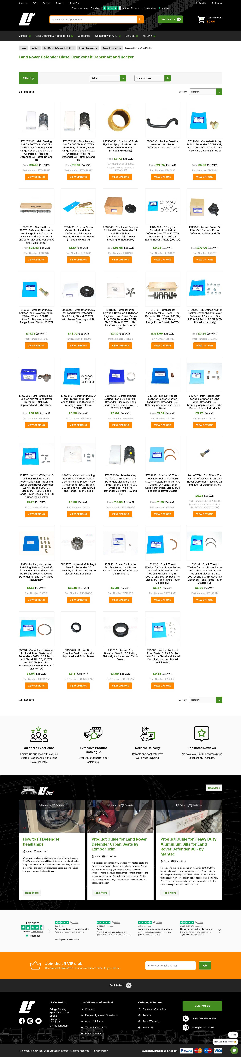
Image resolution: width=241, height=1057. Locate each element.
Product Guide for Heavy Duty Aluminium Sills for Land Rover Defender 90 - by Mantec (188, 846)
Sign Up (202, 3)
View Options (36, 177)
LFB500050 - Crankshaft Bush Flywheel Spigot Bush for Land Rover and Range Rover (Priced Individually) (120, 146)
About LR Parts (94, 1021)
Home (23, 48)
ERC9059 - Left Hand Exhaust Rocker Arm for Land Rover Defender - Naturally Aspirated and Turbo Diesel (36, 400)
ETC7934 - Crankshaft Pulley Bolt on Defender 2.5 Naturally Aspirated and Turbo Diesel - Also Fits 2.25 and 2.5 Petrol (204, 146)
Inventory (148, 1027)
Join (205, 965)
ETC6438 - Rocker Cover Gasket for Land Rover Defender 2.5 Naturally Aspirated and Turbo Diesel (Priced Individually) (78, 233)
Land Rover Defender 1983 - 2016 (58, 48)
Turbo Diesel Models (112, 48)
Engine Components (88, 48)
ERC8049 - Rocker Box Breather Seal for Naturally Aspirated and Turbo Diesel (78, 653)
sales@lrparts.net (202, 1027)
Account (218, 3)
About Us (23, 3)
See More (214, 787)
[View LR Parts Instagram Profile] (30, 1020)
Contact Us (168, 19)
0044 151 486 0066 (203, 1018)
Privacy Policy (93, 1033)
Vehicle (35, 48)
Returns (59, 3)
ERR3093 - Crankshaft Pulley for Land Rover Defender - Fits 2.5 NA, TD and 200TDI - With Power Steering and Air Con (78, 316)
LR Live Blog (74, 3)
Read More (32, 892)
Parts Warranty (151, 1021)
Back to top (116, 985)
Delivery (47, 3)
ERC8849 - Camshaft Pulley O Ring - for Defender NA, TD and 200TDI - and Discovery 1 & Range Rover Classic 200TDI (78, 402)
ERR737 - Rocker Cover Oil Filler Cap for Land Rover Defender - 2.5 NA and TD (204, 230)
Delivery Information (154, 1009)
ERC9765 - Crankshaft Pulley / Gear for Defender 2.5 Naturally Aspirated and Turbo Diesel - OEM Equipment (78, 569)
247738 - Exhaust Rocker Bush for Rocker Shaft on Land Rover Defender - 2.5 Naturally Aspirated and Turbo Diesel (162, 402)
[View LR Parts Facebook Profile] (22, 1020)
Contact (89, 1009)
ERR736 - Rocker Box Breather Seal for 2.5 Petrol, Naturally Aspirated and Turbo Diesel (120, 655)
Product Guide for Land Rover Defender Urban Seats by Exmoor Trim (119, 844)
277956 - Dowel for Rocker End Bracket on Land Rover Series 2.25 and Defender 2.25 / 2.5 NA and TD (120, 569)
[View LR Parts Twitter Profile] (38, 1020)
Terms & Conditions (96, 1027)
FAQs (35, 3)
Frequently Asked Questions (101, 1015)
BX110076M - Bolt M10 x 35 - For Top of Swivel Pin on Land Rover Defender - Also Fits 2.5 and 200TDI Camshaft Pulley (204, 480)
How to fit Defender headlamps (41, 842)
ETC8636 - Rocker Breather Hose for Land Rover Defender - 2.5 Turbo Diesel (162, 144)
